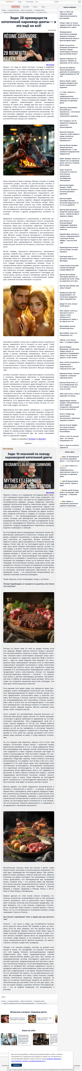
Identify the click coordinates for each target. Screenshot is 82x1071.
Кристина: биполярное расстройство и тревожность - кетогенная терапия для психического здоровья (70, 112)
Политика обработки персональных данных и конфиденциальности (42, 1070)
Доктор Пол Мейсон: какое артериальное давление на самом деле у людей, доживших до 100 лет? (70, 72)
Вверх (3, 997)
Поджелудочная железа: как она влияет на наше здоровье (69, 249)
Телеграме (31, 439)
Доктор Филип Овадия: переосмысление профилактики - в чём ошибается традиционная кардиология (69, 149)
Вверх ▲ (73, 1070)
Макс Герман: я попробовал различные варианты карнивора (69, 503)
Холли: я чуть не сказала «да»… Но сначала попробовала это (69, 438)
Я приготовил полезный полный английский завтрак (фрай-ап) (69, 268)
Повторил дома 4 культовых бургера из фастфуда (68, 259)
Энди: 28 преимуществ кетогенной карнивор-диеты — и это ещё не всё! (69, 459)
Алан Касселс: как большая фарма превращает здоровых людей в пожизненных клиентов (68, 225)
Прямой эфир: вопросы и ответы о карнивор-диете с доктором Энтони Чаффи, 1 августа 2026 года (69, 238)
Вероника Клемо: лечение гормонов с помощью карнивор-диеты (69, 376)
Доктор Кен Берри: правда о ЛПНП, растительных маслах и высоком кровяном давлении (69, 189)
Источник (50, 65)
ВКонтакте (42, 439)
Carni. (9, 2)
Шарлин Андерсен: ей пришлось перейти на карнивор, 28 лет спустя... (69, 61)
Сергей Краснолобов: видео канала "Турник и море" (69, 483)
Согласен (16, 1065)
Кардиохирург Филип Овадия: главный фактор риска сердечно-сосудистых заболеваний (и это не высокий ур (69, 405)
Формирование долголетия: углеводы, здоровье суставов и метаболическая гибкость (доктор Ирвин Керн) (69, 36)
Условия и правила (17, 1070)
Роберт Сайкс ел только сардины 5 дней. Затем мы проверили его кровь (70, 25)
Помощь (9, 1070)
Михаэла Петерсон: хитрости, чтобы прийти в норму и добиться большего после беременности (70, 136)
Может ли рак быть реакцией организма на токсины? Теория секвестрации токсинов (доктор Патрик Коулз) (69, 49)
